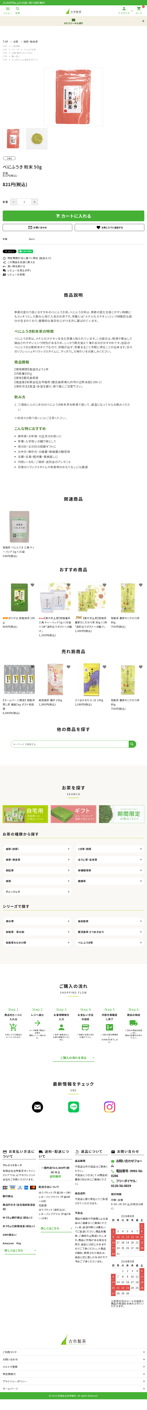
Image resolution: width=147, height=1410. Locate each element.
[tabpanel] (73, 97)
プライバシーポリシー (15, 1381)
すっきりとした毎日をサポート (25, 59)
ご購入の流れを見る (73, 1057)
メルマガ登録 (10, 1366)
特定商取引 (9, 1374)
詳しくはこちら (13, 1250)
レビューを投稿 (14, 274)
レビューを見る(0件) (17, 270)
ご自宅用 (16, 46)
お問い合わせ (37, 227)
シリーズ (15, 49)
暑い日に (16, 56)
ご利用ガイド (10, 1352)
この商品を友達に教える (19, 262)
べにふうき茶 (30, 49)
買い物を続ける (14, 266)
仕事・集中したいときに (22, 52)
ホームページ (10, 1388)
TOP (5, 46)
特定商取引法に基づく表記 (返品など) (27, 258)
